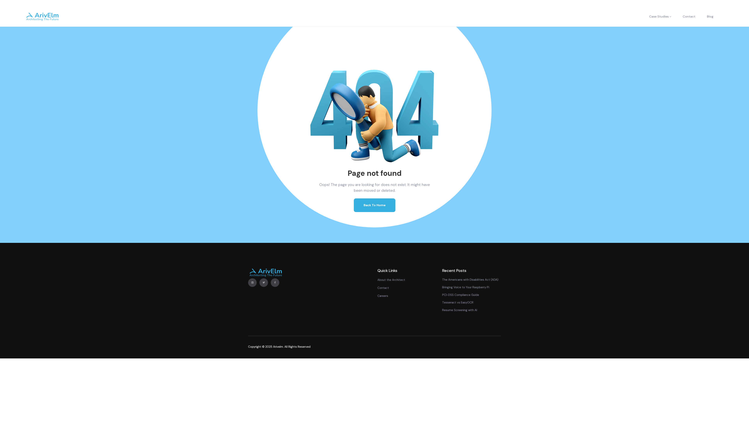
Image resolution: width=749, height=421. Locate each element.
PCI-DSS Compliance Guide (460, 295)
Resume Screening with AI (459, 310)
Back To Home (375, 205)
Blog (710, 16)
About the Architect (391, 280)
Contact (689, 16)
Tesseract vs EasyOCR (457, 302)
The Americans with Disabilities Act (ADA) (470, 280)
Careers (382, 296)
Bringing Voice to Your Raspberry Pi (465, 287)
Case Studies (659, 16)
